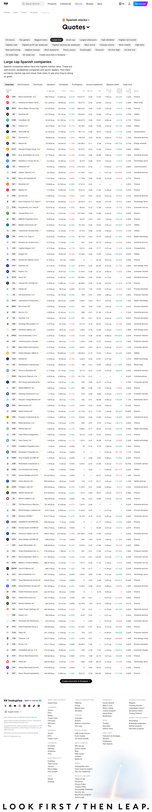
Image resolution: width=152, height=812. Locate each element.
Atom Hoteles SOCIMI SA (28, 539)
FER (13, 137)
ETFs (50, 713)
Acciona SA (23, 196)
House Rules (107, 713)
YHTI (13, 627)
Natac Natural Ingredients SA (29, 673)
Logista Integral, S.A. (27, 248)
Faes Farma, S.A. (25, 440)
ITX (14, 102)
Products (52, 4)
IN (123, 4)
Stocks (50, 710)
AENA (14, 132)
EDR (13, 516)
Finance (137, 97)
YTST (14, 580)
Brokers (90, 4)
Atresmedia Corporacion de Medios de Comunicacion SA (29, 464)
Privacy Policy (80, 784)
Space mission (80, 748)
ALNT (14, 603)
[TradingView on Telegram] (29, 706)
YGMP (14, 458)
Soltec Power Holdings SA (29, 609)
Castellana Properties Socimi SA (29, 446)
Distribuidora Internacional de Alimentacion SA (29, 365)
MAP (13, 190)
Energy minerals (140, 143)
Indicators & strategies (111, 736)
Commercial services (142, 417)
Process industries (141, 289)
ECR (13, 644)
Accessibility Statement (84, 789)
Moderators (107, 716)
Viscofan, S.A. (24, 318)
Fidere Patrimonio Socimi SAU (29, 592)
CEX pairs (51, 721)
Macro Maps (52, 769)
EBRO (14, 306)
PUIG (14, 207)
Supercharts (52, 703)
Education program (136, 728)
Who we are (79, 746)
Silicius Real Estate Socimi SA (29, 667)
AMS (13, 161)
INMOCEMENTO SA (26, 388)
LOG (13, 248)
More (99, 4)
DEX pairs (51, 723)
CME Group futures (82, 733)
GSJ (13, 551)
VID (14, 289)
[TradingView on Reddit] (38, 706)
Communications (140, 167)
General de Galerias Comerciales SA (29, 260)
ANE (13, 231)
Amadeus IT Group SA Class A (29, 161)
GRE (13, 324)
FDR (13, 271)
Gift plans (78, 711)
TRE (13, 370)
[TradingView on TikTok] (34, 706)
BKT (13, 184)
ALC (13, 574)
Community (65, 4)
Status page (79, 797)
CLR (13, 597)
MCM (14, 562)
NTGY (14, 149)
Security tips (80, 792)
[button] (58, 3)
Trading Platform (135, 713)
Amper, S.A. (23, 615)
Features (78, 703)
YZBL (14, 528)
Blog (76, 751)
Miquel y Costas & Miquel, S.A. (29, 563)
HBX (13, 382)
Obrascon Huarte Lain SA (28, 533)
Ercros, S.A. (23, 644)
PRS (13, 621)
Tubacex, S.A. (24, 638)
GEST (14, 394)
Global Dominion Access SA (29, 586)
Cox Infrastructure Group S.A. (29, 469)
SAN (13, 97)
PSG (13, 417)
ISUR (13, 650)
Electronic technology (142, 609)
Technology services (142, 161)
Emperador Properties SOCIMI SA (29, 452)
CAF (13, 341)
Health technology (141, 236)
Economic (51, 746)
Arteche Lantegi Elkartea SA (29, 400)
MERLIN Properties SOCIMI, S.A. (29, 219)
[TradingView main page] (6, 3)
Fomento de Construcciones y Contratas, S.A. (29, 242)
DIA (14, 364)
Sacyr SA (22, 277)
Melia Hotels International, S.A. (29, 347)
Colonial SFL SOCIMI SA (28, 283)
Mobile (50, 779)
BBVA (14, 108)
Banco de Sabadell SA (27, 178)
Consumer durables (141, 271)
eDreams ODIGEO (25, 516)
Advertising (133, 721)
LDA (13, 434)
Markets (79, 4)
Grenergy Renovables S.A (28, 324)
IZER (13, 661)
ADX (13, 545)
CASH (14, 487)
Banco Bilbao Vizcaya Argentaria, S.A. (29, 108)
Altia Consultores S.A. (27, 574)
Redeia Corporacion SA (27, 225)
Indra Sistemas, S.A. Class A (29, 202)
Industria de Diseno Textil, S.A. (29, 103)
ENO (13, 312)
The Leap (78, 726)
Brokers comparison (82, 723)
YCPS (14, 446)
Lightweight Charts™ (137, 708)
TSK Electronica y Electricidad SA (29, 504)
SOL (13, 609)
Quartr (36, 733)
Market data (79, 708)
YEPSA (13, 452)
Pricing (77, 705)
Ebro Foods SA (24, 306)
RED (13, 225)
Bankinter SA (23, 184)
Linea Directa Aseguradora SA (29, 434)
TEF (13, 166)
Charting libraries (135, 705)
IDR (14, 201)
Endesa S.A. (23, 126)
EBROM (14, 568)
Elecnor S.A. (23, 312)
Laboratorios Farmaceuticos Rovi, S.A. (29, 301)
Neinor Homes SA (25, 411)
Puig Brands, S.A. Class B (28, 207)
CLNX (14, 172)
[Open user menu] (129, 3)
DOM (14, 586)
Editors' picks (108, 728)
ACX (13, 265)
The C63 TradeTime (82, 772)
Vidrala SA (22, 289)
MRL (13, 219)
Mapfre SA (23, 190)
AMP (13, 615)
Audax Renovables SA (27, 545)
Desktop (51, 782)
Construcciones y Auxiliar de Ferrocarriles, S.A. (29, 341)
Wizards (106, 738)
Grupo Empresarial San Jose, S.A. (29, 551)
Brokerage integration (137, 723)
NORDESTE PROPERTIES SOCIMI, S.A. (29, 522)
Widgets (132, 703)
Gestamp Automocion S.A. (29, 394)
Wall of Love (107, 705)
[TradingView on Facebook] (10, 706)
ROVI (14, 300)
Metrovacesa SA (25, 405)
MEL (13, 347)
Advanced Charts (135, 711)
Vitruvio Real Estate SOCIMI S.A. (29, 656)
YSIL (13, 667)
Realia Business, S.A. (26, 423)
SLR (13, 353)
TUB (13, 638)
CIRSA (14, 335)
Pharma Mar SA (25, 429)
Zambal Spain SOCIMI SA (28, 528)
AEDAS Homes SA (26, 493)
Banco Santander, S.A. (27, 97)
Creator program (109, 711)
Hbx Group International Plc (29, 382)
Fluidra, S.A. (23, 271)
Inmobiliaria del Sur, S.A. (28, 650)
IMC (13, 388)
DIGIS (14, 376)
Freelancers (107, 741)
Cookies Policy (80, 787)
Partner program (135, 726)
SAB (13, 178)
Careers (78, 756)
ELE (14, 126)
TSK (13, 504)
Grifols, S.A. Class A (26, 236)
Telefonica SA (24, 167)
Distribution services (142, 400)
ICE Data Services (31, 717)
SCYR (14, 277)
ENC (13, 510)
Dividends (51, 751)
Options (51, 766)
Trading (106, 723)
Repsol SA (22, 143)
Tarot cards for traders (83, 769)
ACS (13, 155)
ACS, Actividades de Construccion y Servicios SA (29, 155)
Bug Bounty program (83, 795)
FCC (13, 242)
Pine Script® (52, 772)
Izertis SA (22, 662)
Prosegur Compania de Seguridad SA (29, 417)
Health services (140, 481)
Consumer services (141, 347)
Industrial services (141, 137)
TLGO (14, 632)
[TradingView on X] (5, 706)
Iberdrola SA (23, 114)
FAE (13, 440)
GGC (13, 260)
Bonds (50, 715)
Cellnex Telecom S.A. (27, 172)
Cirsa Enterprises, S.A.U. (28, 335)
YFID (13, 592)
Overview (78, 718)
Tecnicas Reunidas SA (27, 370)
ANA (13, 196)
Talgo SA (22, 632)
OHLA (14, 533)
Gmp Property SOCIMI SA (28, 458)
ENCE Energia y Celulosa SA (29, 510)
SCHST (13, 522)
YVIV (14, 475)
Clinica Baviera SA (26, 481)
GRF (13, 236)
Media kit (78, 759)
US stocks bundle (81, 738)
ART (13, 399)
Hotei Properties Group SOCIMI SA (29, 627)
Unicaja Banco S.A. (26, 213)
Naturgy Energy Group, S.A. (29, 149)
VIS (14, 318)
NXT (13, 557)
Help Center (79, 754)
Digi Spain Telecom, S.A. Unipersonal (29, 376)
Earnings (51, 748)
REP (13, 143)
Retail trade (138, 103)
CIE (14, 295)
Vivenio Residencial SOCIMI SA (29, 475)
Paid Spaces (107, 744)
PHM (13, 429)
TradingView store (82, 766)
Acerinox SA (23, 266)
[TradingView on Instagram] (19, 706)
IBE (14, 114)
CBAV (14, 481)
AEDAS (13, 493)
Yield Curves (52, 764)
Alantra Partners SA (26, 603)
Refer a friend (108, 708)
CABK (14, 120)
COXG (14, 469)
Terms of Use (80, 779)
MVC (14, 405)
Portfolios (51, 761)
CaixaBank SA (24, 120)
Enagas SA (23, 254)
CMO (14, 330)
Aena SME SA (24, 132)
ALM (13, 359)
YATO (14, 539)
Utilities (137, 114)
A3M (13, 463)
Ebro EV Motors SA (26, 568)
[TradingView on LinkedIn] (24, 706)
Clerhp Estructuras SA (27, 598)
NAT (13, 673)
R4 (14, 498)
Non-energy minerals (142, 266)
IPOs (49, 754)
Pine (49, 726)
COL (13, 283)
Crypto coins (53, 718)
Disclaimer (79, 782)
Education (106, 726)
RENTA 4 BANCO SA (26, 499)
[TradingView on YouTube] (15, 706)
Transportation (139, 132)
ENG (13, 254)
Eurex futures (80, 736)
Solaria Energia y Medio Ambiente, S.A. (29, 353)
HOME (14, 411)
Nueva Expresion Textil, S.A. (29, 557)
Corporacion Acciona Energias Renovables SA (29, 231)
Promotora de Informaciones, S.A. (29, 621)
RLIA (13, 423)
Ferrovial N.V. (24, 137)
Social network (108, 703)
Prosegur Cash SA (26, 487)
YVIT (13, 656)
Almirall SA (23, 359)
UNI (14, 213)
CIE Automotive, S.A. (26, 295)
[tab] (10, 40)
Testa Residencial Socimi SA (29, 580)
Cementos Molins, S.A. (27, 330)
